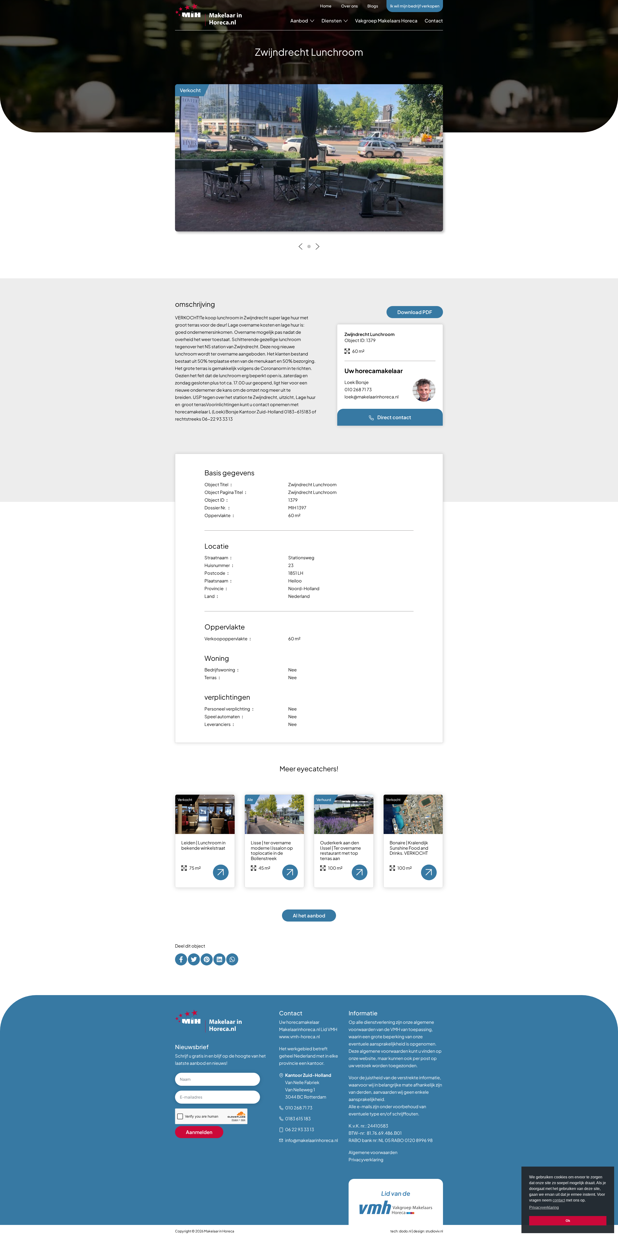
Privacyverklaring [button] (544, 1207)
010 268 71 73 (358, 389)
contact (559, 1200)
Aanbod (299, 20)
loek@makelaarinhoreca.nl (371, 396)
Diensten (332, 20)
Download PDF (414, 312)
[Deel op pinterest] (207, 959)
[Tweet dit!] (194, 959)
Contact (434, 20)
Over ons (349, 5)
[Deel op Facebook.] (181, 959)
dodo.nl (405, 1231)
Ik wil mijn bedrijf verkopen (414, 5)
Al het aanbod (309, 915)
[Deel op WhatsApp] (232, 959)
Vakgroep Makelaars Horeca (386, 20)
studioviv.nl (434, 1231)
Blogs (372, 5)
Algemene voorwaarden (373, 1152)
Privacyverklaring (366, 1159)
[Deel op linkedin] (219, 959)
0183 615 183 (298, 1118)
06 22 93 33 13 (299, 1129)
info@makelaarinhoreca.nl (311, 1140)
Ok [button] (568, 1221)
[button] (300, 246)
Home (325, 5)
